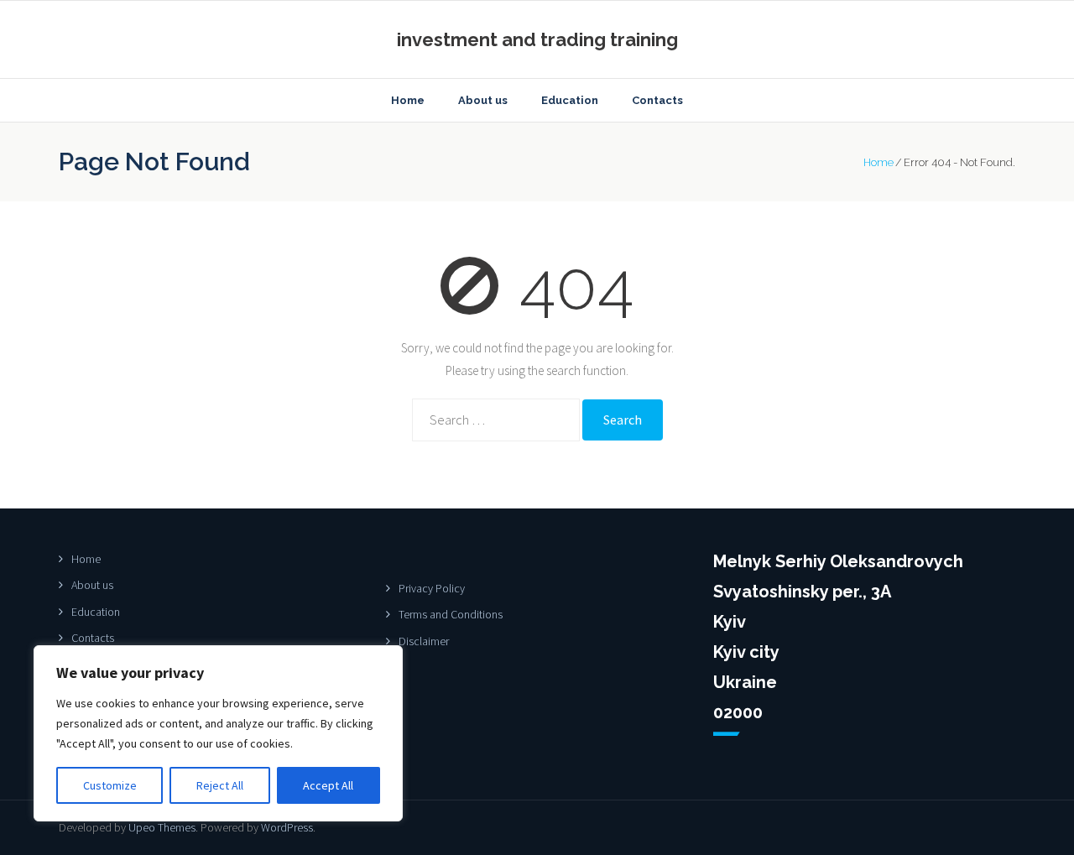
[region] (218, 733)
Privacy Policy (432, 588)
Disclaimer (424, 641)
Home (878, 162)
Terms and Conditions (451, 614)
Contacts (92, 637)
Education (95, 611)
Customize (110, 785)
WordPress (287, 827)
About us (92, 584)
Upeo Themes (162, 827)
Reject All (219, 785)
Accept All (328, 785)
